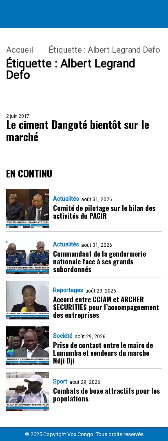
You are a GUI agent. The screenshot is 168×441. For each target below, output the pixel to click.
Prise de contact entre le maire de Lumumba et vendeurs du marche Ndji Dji (103, 352)
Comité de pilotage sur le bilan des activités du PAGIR (104, 211)
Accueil (19, 50)
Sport (60, 381)
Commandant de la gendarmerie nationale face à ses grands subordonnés (99, 261)
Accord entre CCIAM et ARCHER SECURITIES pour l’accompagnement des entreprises (106, 307)
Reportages (68, 290)
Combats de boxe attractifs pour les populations (106, 394)
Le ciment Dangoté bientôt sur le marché (77, 130)
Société (63, 336)
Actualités (66, 199)
